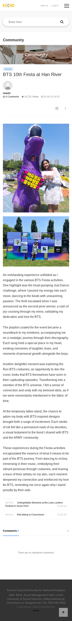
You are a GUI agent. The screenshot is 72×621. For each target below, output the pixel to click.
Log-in (55, 5)
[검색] (62, 22)
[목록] (56, 108)
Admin (36, 610)
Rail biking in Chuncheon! (30, 514)
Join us (44, 5)
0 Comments (12, 96)
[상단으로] (63, 612)
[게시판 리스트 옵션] (65, 108)
